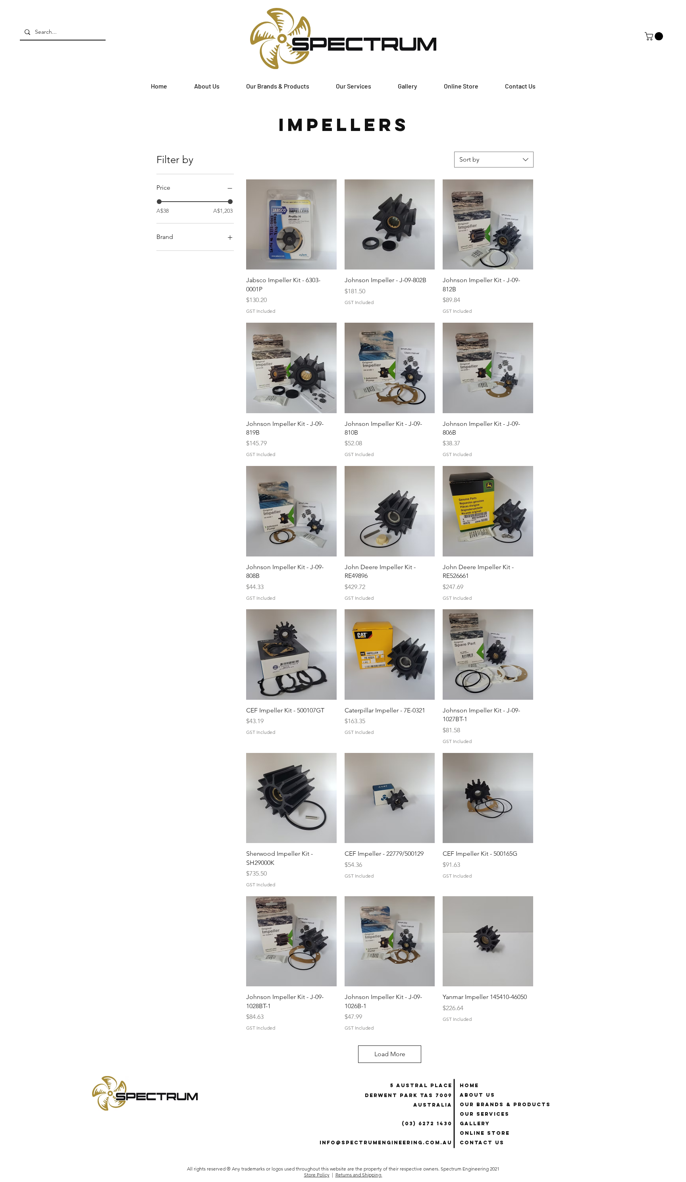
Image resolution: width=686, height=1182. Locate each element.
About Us (477, 1095)
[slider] (159, 201)
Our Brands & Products (505, 1104)
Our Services (484, 1114)
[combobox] (494, 159)
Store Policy (317, 1175)
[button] (655, 36)
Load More (389, 1054)
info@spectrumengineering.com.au (386, 1142)
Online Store (485, 1133)
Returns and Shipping (358, 1175)
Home (469, 1085)
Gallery (475, 1123)
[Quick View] (291, 224)
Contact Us (482, 1142)
